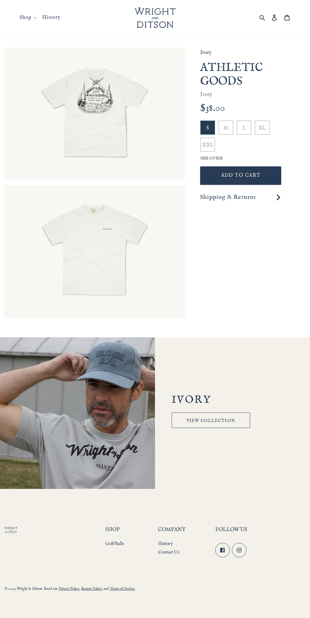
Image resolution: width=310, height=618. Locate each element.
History (165, 543)
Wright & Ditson (29, 588)
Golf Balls (114, 543)
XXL (207, 145)
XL (262, 128)
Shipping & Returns (228, 197)
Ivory (205, 53)
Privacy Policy (69, 588)
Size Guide (211, 158)
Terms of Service (122, 588)
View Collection (210, 420)
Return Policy (91, 588)
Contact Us (169, 552)
